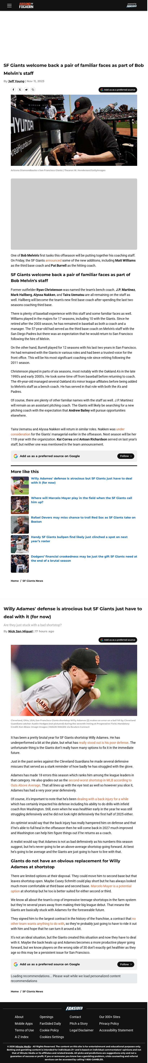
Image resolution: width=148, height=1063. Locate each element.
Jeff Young (16, 81)
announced (53, 260)
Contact (75, 1017)
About (19, 1017)
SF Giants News (33, 580)
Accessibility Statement (116, 1030)
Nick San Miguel (20, 631)
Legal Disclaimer (81, 1030)
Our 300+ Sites (109, 1017)
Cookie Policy (49, 1030)
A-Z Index (22, 1037)
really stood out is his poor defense (104, 742)
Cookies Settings (52, 1037)
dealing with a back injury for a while (103, 799)
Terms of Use (24, 1030)
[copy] (32, 89)
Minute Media (23, 1046)
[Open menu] (9, 5)
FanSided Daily (50, 1023)
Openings (46, 1017)
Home (15, 580)
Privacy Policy (109, 1023)
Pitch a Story (79, 1023)
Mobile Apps (24, 1023)
